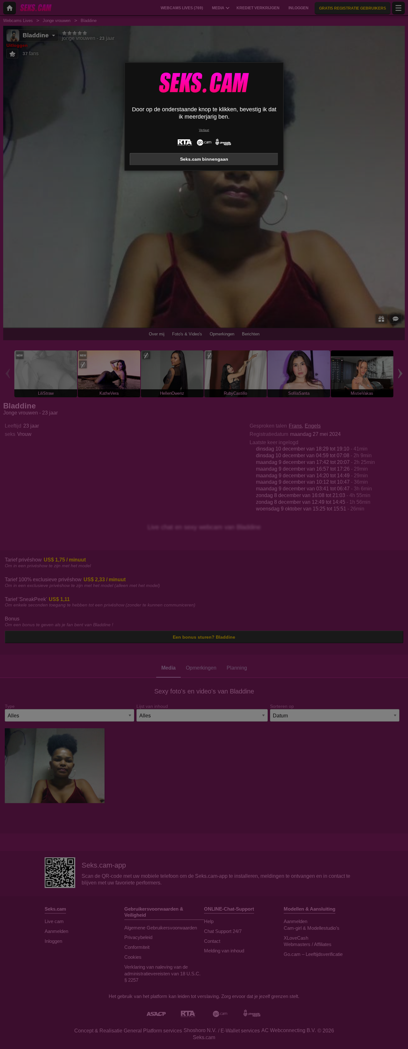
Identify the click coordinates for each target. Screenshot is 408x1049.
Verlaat (204, 130)
